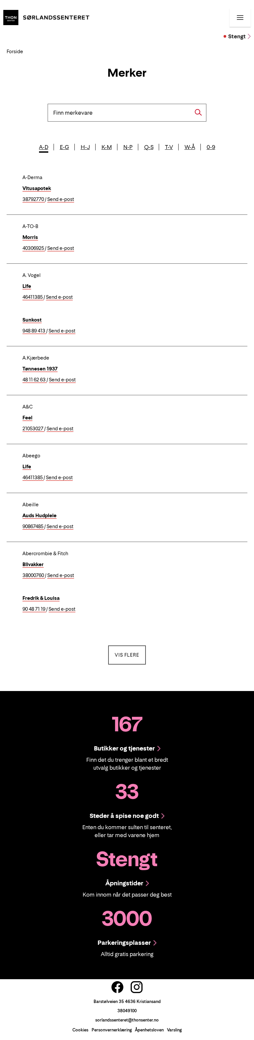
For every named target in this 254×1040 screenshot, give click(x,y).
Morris (30, 237)
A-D (43, 147)
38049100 (127, 1010)
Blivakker (33, 564)
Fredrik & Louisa (41, 598)
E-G (64, 147)
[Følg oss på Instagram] (137, 987)
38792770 (33, 199)
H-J (85, 147)
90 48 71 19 (34, 609)
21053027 (33, 429)
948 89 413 (34, 331)
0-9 (211, 147)
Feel (27, 417)
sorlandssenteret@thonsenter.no (127, 1020)
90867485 (33, 526)
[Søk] (198, 112)
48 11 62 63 (34, 380)
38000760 (33, 575)
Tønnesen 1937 (40, 368)
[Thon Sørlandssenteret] (46, 17)
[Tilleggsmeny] (240, 17)
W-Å (190, 147)
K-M (107, 147)
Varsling (174, 1029)
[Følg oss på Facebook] (117, 987)
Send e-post (60, 199)
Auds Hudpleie (39, 515)
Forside (15, 51)
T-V (169, 147)
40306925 (33, 248)
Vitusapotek (36, 188)
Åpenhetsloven (149, 1029)
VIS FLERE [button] (130, 655)
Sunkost (32, 320)
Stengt (237, 36)
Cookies (80, 1029)
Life (26, 286)
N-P (128, 147)
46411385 (33, 297)
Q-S (148, 147)
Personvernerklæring (112, 1029)
